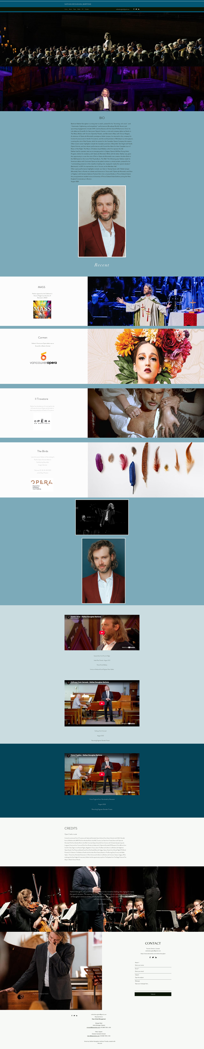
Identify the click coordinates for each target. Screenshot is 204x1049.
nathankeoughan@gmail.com (122, 9)
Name (136, 962)
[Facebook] (134, 9)
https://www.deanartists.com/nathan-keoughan (153, 953)
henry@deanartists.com (93, 1036)
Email (136, 968)
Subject (137, 974)
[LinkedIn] (138, 9)
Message (137, 981)
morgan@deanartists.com (93, 1027)
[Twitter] (136, 9)
